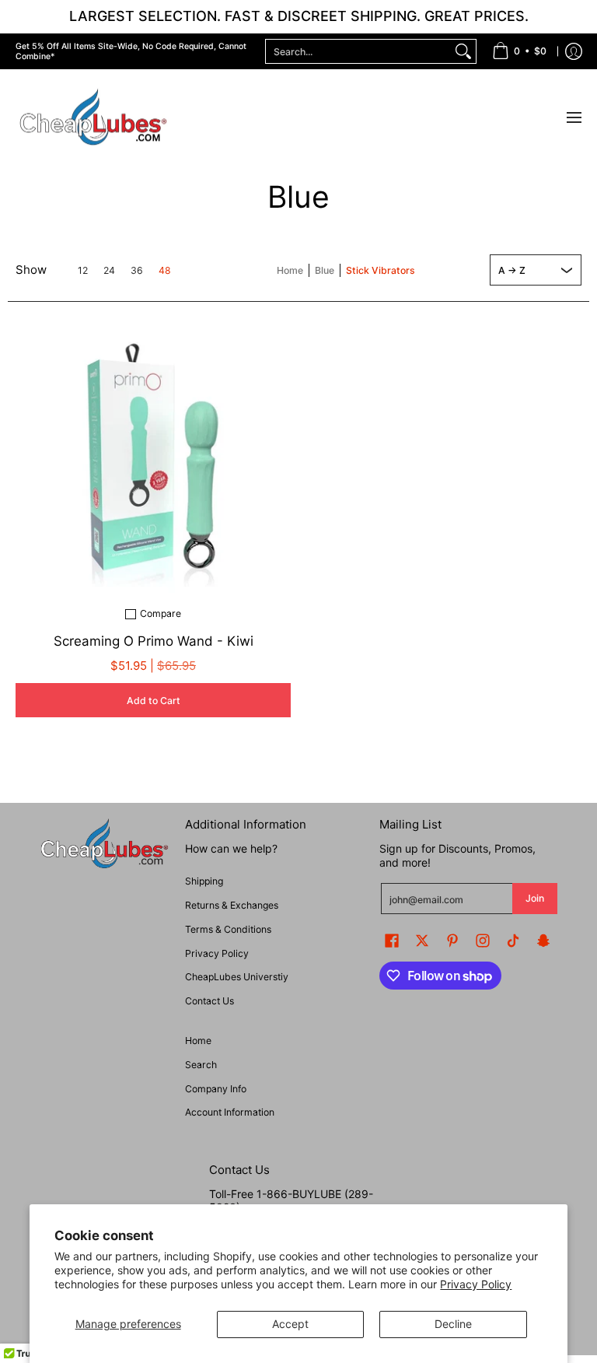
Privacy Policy (475, 1284)
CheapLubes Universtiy (236, 977)
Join (534, 898)
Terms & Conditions (228, 929)
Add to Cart (153, 700)
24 (109, 270)
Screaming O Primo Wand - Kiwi (153, 641)
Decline (453, 1323)
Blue (324, 270)
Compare (160, 613)
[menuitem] (519, 51)
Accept (290, 1323)
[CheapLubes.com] (93, 117)
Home (290, 270)
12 (83, 270)
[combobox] (358, 51)
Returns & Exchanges (231, 905)
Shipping (204, 881)
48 (165, 270)
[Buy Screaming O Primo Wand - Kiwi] (153, 455)
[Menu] (573, 117)
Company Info (215, 1089)
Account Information (229, 1112)
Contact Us (209, 1001)
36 (137, 270)
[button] (392, 940)
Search (201, 1064)
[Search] (463, 51)
